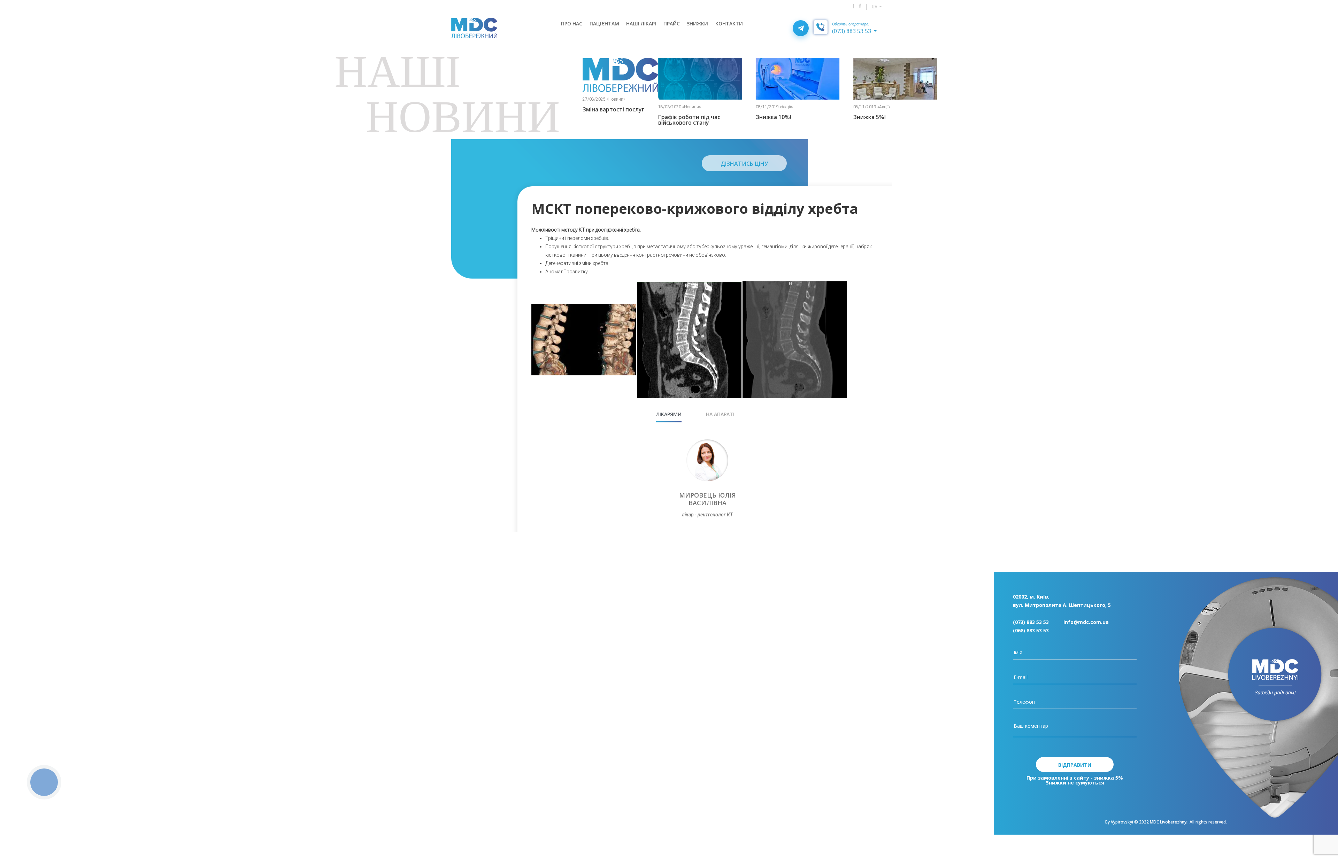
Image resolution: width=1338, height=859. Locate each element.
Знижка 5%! (841, 117)
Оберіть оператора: (850, 24)
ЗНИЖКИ (697, 23)
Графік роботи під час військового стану (661, 119)
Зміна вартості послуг (585, 109)
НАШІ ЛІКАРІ (641, 23)
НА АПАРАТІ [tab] (720, 414)
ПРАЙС (671, 23)
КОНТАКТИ (729, 23)
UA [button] (875, 7)
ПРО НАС (571, 23)
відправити (1074, 765)
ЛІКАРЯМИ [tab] (669, 414)
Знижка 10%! (745, 117)
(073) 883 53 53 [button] (852, 31)
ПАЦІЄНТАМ (604, 23)
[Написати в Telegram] (801, 28)
